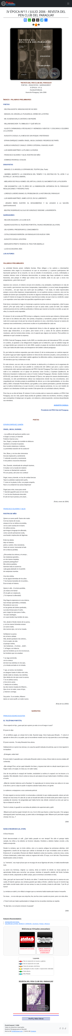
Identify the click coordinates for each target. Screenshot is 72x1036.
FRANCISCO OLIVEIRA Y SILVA (14, 509)
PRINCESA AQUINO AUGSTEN (14, 716)
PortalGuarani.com (17, 1031)
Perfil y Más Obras (36, 1018)
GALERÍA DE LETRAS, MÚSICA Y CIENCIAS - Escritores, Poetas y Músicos (27, 923)
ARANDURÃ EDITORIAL (12, 922)
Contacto (33, 1031)
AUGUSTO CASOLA (61, 405)
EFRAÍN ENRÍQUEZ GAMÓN (13, 424)
